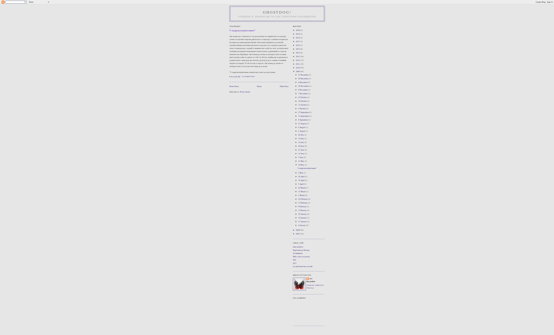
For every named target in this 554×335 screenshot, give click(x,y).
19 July (301, 138)
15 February (303, 202)
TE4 (294, 260)
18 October (302, 101)
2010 (298, 67)
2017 (298, 41)
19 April (301, 180)
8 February (302, 206)
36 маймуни (298, 253)
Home (259, 86)
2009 (298, 71)
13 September (303, 116)
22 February (303, 199)
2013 (298, 56)
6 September (303, 119)
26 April (301, 176)
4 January (302, 225)
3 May (301, 172)
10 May (301, 164)
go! (311, 278)
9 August (302, 127)
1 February (302, 210)
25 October (302, 97)
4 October (302, 108)
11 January (302, 221)
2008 (298, 230)
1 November (303, 93)
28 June (301, 146)
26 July (301, 134)
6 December (303, 82)
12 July (301, 142)
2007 (298, 233)
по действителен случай (302, 266)
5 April (301, 184)
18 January (302, 217)
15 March (302, 191)
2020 (298, 30)
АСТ (294, 263)
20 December (303, 78)
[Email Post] (255, 76)
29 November (303, 86)
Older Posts (284, 86)
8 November (303, 89)
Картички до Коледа (301, 250)
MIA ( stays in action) (301, 256)
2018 (298, 37)
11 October (302, 104)
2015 (298, 49)
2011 (298, 64)
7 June (301, 157)
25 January (302, 214)
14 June (301, 153)
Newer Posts (234, 86)
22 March (302, 187)
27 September (303, 112)
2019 (298, 34)
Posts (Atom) (245, 91)
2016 (298, 45)
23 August (302, 123)
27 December (303, 74)
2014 (298, 52)
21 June (301, 149)
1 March (301, 195)
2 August (302, 131)
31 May (301, 161)
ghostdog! (277, 12)
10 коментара (248, 76)
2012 (298, 60)
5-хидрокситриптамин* (242, 30)
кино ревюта (298, 246)
